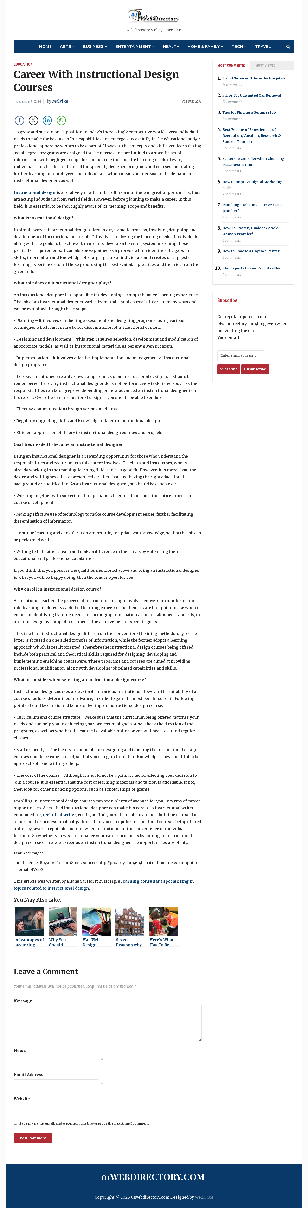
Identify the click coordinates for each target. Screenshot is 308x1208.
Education (23, 64)
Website (22, 1098)
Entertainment (133, 46)
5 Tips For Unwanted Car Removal (251, 95)
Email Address (28, 1074)
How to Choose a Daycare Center (251, 251)
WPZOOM (204, 1197)
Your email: (228, 337)
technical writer (59, 814)
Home (45, 46)
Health (171, 46)
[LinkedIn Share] (47, 120)
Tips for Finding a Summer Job (249, 112)
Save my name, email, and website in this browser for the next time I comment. (84, 1123)
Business (93, 46)
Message (23, 1000)
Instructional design (35, 192)
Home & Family (204, 46)
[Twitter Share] (33, 120)
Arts (65, 46)
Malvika (60, 101)
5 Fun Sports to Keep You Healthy (251, 268)
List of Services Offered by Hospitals (254, 78)
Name (20, 1050)
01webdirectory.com (153, 1176)
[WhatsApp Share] (61, 120)
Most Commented (232, 65)
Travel (263, 46)
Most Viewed (265, 65)
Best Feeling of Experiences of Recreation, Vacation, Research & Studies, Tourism (251, 135)
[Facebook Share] (19, 120)
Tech (237, 46)
